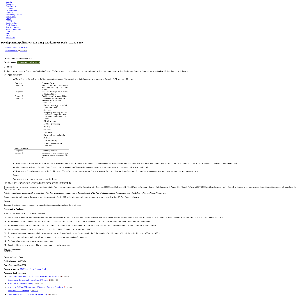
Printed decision (16, 51)
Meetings (9, 21)
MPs (7, 33)
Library (8, 19)
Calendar (9, 2)
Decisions (9, 8)
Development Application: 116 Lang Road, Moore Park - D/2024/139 (38, 276)
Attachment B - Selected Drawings (25, 283)
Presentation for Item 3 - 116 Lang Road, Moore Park (32, 294)
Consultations (11, 6)
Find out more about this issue (16, 47)
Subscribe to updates (13, 29)
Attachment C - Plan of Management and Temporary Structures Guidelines (40, 287)
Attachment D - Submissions (23, 291)
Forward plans (11, 17)
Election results (11, 10)
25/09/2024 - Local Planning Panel (33, 269)
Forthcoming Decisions (14, 15)
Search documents (12, 27)
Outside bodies (11, 23)
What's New (10, 38)
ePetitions (9, 12)
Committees (10, 4)
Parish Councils (11, 25)
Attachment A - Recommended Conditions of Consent (33, 280)
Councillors (10, 31)
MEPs (8, 35)
